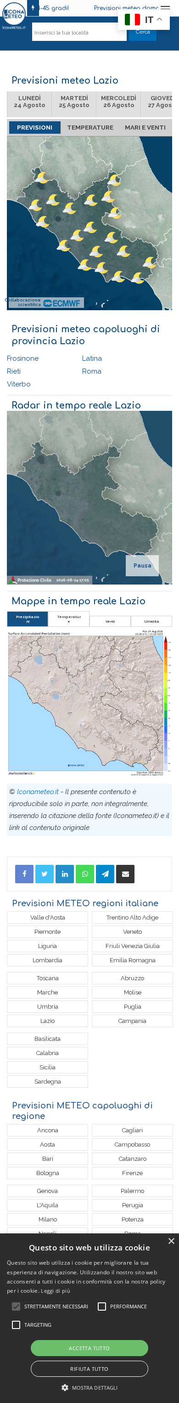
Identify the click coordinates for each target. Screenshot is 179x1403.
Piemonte (47, 931)
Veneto (132, 931)
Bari (47, 1158)
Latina (92, 358)
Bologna (47, 1173)
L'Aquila (47, 1205)
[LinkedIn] (65, 874)
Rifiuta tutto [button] (89, 1368)
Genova (47, 1190)
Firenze (132, 1173)
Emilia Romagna (133, 960)
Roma (91, 371)
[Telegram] (105, 874)
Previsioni (34, 127)
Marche (47, 992)
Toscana (48, 978)
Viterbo (19, 384)
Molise (132, 992)
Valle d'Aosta (47, 917)
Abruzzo (132, 978)
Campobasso (132, 1144)
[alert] (89, 1318)
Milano (48, 1219)
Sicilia (47, 1067)
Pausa (142, 565)
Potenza (133, 1219)
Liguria (47, 946)
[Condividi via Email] (125, 874)
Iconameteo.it (38, 792)
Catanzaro (132, 1158)
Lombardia (47, 960)
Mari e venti (145, 127)
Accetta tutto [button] (89, 1348)
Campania (132, 1020)
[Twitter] (44, 874)
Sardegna (47, 1081)
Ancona (47, 1130)
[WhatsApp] (85, 874)
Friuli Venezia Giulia (133, 946)
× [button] (171, 1241)
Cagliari (132, 1130)
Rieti (14, 371)
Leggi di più (55, 1290)
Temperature (90, 127)
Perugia (132, 1205)
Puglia (132, 1006)
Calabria (47, 1053)
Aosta (47, 1144)
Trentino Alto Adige (132, 917)
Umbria (47, 1006)
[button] (90, 1387)
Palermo (132, 1190)
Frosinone (23, 358)
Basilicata (47, 1038)
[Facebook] (24, 874)
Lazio (47, 1020)
